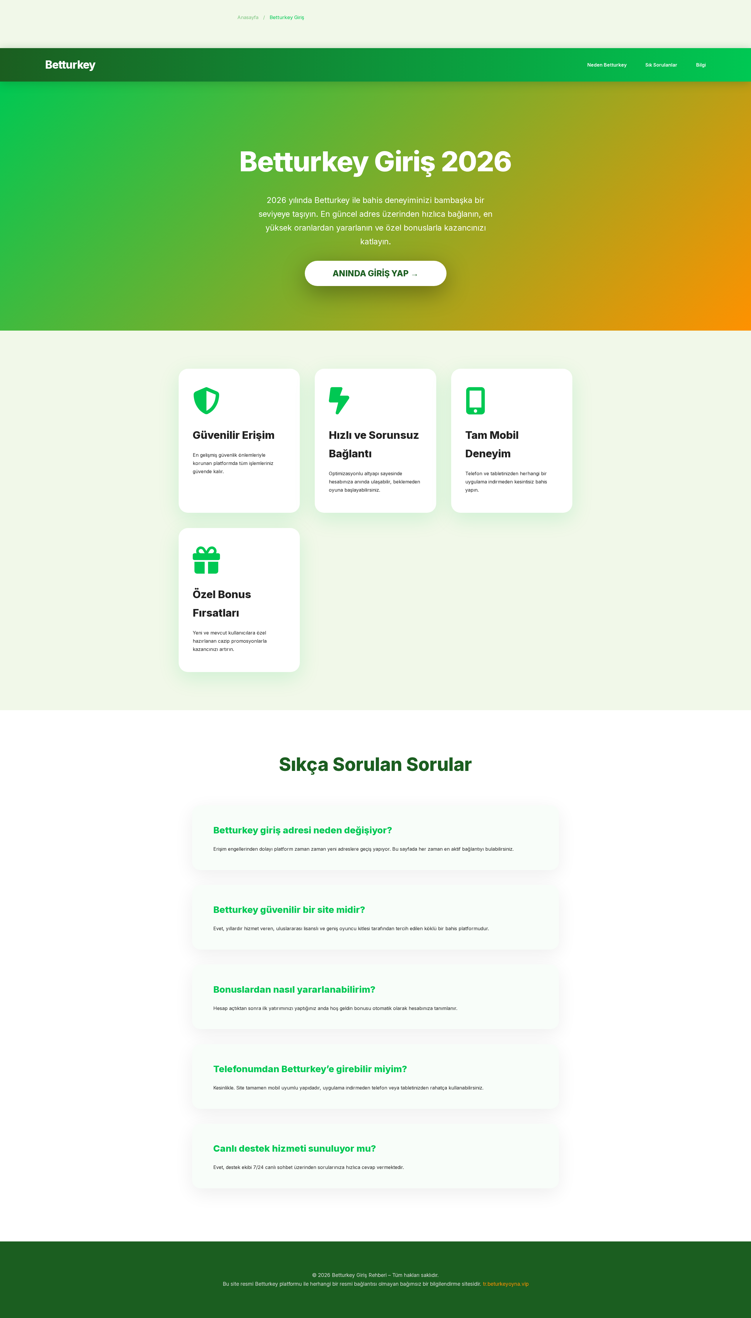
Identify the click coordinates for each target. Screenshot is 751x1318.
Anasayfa (247, 17)
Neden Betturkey (607, 65)
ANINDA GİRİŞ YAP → (376, 273)
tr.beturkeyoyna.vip (506, 1284)
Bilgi (701, 65)
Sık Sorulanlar (661, 65)
